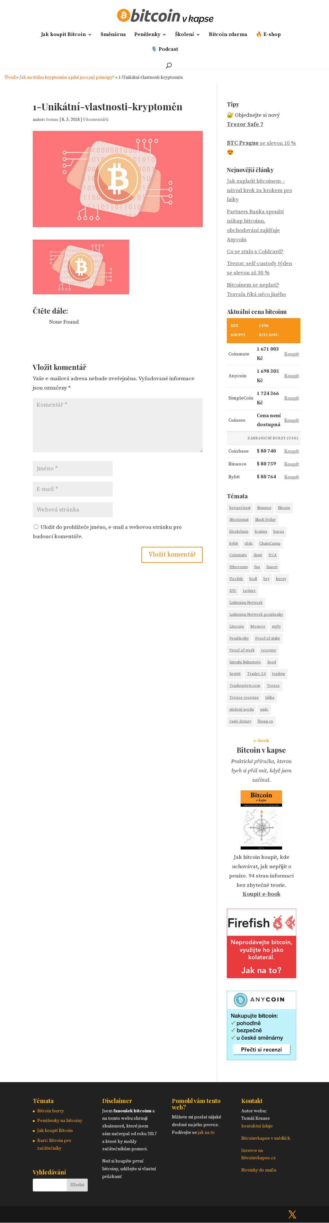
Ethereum (238, 567)
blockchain (238, 531)
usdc (264, 709)
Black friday (265, 519)
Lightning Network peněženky (256, 614)
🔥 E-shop (268, 35)
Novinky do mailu (258, 1170)
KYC (232, 590)
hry (266, 578)
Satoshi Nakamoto (245, 662)
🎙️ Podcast (164, 49)
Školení (184, 35)
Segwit (235, 673)
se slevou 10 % (261, 143)
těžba (269, 697)
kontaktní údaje (257, 1126)
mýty (276, 626)
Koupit (291, 354)
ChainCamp (269, 543)
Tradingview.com (244, 685)
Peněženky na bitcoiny (59, 1121)
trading (278, 673)
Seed (271, 662)
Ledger (249, 590)
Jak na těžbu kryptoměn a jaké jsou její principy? (67, 77)
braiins (261, 531)
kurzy (281, 578)
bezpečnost (240, 507)
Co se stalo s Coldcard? (255, 251)
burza (278, 531)
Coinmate (238, 555)
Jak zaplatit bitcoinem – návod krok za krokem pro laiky (259, 190)
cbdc (249, 543)
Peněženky (147, 35)
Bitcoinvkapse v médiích (265, 1138)
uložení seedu (241, 709)
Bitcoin (284, 507)
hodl (253, 578)
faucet (272, 567)
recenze (268, 650)
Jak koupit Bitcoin (63, 35)
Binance (264, 507)
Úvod (9, 77)
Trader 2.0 (256, 673)
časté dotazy (240, 721)
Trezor (273, 685)
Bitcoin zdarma (228, 35)
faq (257, 567)
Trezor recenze (244, 697)
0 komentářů (96, 120)
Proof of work (241, 650)
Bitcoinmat (239, 519)
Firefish (236, 578)
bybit (233, 543)
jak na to (206, 1133)
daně (257, 555)
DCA (273, 555)
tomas (52, 120)
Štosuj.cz (265, 721)
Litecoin (236, 626)
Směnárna (113, 35)
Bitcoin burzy (50, 1111)
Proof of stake (267, 638)
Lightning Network (245, 602)
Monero (257, 626)
